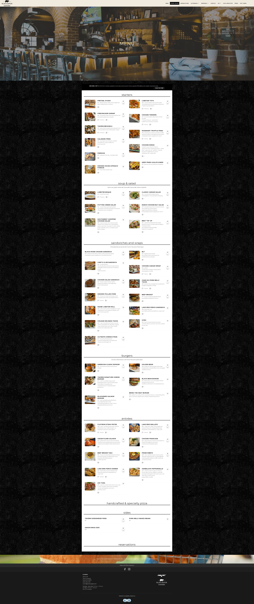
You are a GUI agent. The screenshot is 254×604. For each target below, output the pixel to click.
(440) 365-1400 (87, 582)
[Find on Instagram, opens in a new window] (129, 569)
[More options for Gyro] (167, 320)
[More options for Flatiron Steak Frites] (123, 425)
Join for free (159, 88)
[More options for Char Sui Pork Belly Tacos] (167, 280)
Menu (167, 3)
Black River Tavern (161, 582)
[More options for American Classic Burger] (123, 365)
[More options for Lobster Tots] (167, 101)
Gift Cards (243, 3)
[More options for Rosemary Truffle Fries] (167, 131)
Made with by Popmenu (67, 565)
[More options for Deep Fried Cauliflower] (167, 163)
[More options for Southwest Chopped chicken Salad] (123, 219)
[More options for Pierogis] (123, 153)
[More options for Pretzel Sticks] (123, 101)
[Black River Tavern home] (7, 3)
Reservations (185, 3)
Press (236, 3)
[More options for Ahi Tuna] (123, 483)
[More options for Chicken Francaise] (167, 439)
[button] (195, 3)
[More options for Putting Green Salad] (123, 205)
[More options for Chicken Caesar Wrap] (167, 266)
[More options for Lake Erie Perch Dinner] (123, 469)
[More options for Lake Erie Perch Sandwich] (167, 308)
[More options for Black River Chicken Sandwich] (123, 252)
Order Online (175, 3)
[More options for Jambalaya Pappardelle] (167, 469)
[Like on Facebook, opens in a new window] (125, 569)
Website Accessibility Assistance (127, 596)
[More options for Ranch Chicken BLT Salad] (167, 205)
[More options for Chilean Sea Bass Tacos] (123, 321)
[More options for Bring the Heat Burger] (167, 393)
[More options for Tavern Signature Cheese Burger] (123, 378)
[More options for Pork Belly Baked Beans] (167, 519)
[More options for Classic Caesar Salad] (167, 192)
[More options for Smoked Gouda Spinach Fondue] (123, 166)
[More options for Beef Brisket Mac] (123, 453)
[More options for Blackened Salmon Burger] (123, 397)
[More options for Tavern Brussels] (123, 126)
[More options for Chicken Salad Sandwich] (123, 280)
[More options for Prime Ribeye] (167, 453)
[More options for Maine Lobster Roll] (123, 307)
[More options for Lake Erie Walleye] (167, 425)
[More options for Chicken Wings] (167, 145)
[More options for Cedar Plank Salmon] (123, 439)
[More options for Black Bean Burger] (167, 379)
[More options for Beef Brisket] (167, 295)
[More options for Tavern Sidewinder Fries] (123, 519)
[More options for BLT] (167, 252)
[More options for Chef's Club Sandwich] (123, 263)
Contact (213, 3)
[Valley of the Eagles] (162, 575)
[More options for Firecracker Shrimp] (123, 114)
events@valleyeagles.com (90, 583)
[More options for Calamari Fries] (123, 139)
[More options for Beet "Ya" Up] (167, 221)
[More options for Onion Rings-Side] (123, 528)
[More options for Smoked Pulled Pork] (123, 294)
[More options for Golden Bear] (167, 365)
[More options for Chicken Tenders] (167, 115)
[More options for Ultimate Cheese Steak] (123, 337)
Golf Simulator (228, 3)
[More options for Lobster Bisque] (123, 192)
